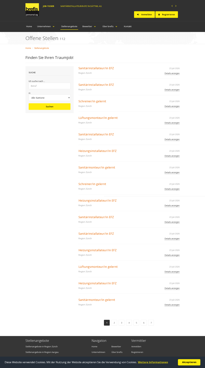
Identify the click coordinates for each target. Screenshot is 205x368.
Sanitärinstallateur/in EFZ (96, 68)
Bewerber (87, 26)
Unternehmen (44, 26)
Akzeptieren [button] (189, 362)
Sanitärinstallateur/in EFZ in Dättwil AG (81, 6)
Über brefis (108, 26)
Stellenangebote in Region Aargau (42, 352)
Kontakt (127, 26)
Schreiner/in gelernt (92, 101)
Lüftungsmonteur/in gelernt (98, 118)
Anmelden (146, 14)
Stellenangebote (69, 26)
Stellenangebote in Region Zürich (41, 346)
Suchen (49, 106)
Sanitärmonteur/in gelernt (96, 167)
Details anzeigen (172, 73)
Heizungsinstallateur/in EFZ (97, 151)
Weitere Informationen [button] (153, 362)
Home (29, 26)
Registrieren (168, 14)
